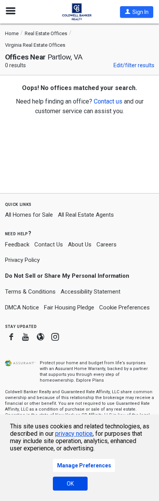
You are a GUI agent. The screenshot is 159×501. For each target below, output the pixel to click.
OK (70, 484)
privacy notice (74, 433)
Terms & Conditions (30, 291)
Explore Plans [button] (90, 380)
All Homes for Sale (29, 214)
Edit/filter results (133, 65)
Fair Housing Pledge (69, 307)
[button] (136, 12)
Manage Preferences (84, 465)
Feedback (17, 245)
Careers (106, 244)
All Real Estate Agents (86, 214)
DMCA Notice (22, 307)
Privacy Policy (22, 259)
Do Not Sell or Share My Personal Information (67, 275)
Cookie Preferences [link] (124, 307)
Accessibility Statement (90, 291)
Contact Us (48, 244)
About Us (79, 244)
